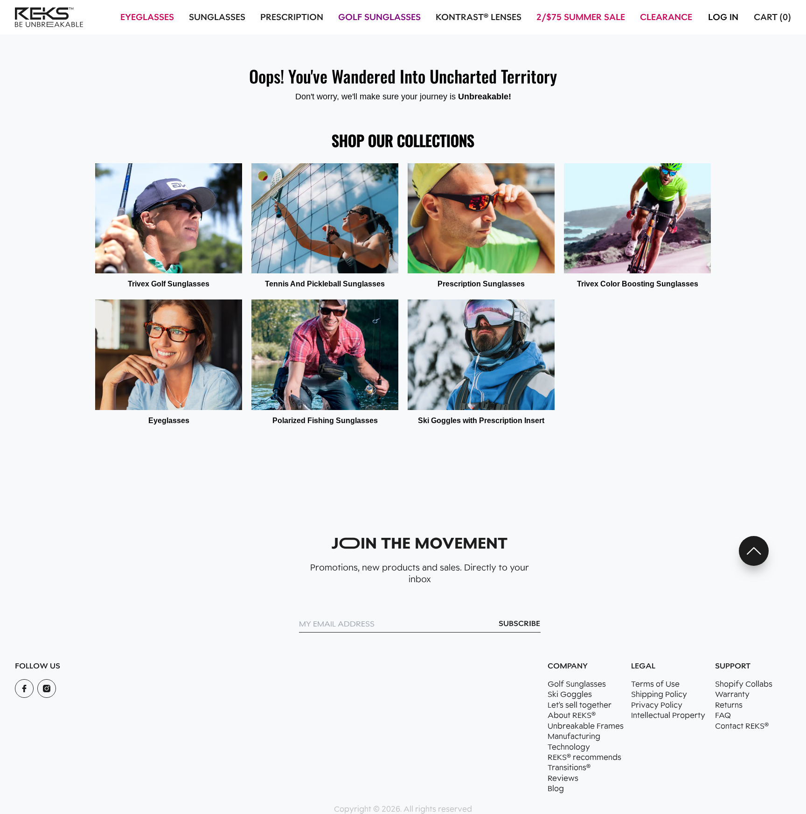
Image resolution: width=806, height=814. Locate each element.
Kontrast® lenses (478, 17)
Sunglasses (217, 17)
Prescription (291, 17)
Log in (723, 17)
